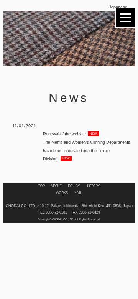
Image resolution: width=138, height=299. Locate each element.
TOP (41, 186)
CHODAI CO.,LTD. (63, 219)
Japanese (118, 7)
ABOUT (56, 186)
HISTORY (92, 186)
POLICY (74, 186)
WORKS (62, 193)
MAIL (78, 193)
